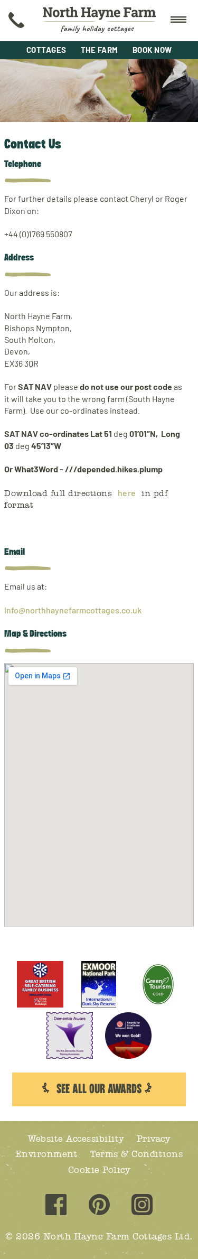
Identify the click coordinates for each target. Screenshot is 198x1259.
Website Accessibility (76, 1138)
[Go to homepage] (99, 20)
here (127, 493)
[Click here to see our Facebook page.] (56, 1206)
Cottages (46, 49)
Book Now (152, 49)
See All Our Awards (99, 1089)
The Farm (99, 49)
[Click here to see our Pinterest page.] (99, 1206)
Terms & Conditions (136, 1154)
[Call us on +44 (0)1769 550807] (16, 21)
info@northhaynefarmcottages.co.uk (73, 610)
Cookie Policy (99, 1169)
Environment (46, 1154)
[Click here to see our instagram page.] (142, 1206)
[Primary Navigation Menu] (178, 21)
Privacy (154, 1138)
